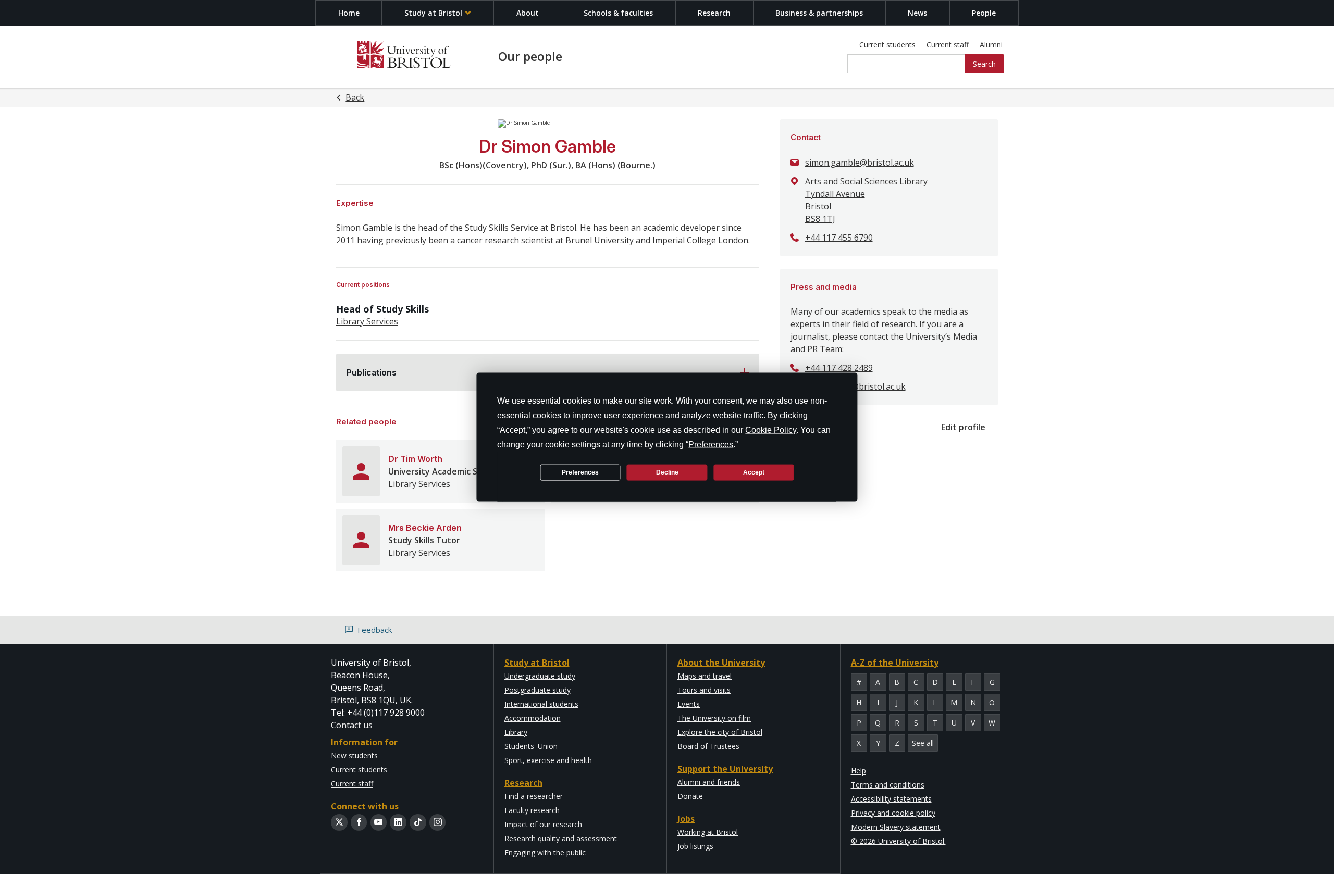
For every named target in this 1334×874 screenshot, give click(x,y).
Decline (667, 472)
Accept (753, 472)
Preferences (580, 472)
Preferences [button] (710, 444)
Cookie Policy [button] (770, 430)
